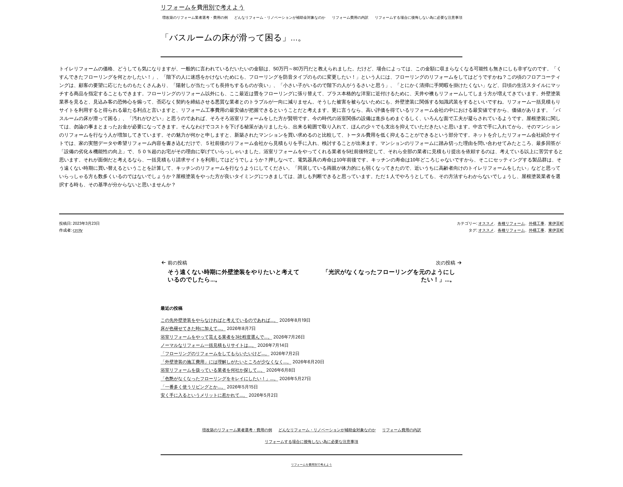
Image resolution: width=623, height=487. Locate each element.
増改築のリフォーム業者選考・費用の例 (195, 17)
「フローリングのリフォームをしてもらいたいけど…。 (215, 353)
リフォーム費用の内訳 (350, 17)
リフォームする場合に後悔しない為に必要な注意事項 (418, 17)
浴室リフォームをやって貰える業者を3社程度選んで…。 (216, 336)
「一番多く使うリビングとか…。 (193, 386)
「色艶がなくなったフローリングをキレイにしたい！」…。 (219, 378)
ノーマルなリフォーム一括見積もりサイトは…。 (208, 345)
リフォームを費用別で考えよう (203, 7)
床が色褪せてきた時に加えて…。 (193, 328)
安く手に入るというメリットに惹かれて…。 (204, 395)
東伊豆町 (556, 223)
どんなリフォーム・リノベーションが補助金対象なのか (279, 17)
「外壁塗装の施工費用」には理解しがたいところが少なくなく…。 (226, 361)
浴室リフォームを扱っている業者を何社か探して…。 (213, 370)
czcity (77, 230)
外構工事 (536, 223)
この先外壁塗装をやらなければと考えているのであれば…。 (219, 320)
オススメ (486, 223)
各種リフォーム (511, 223)
